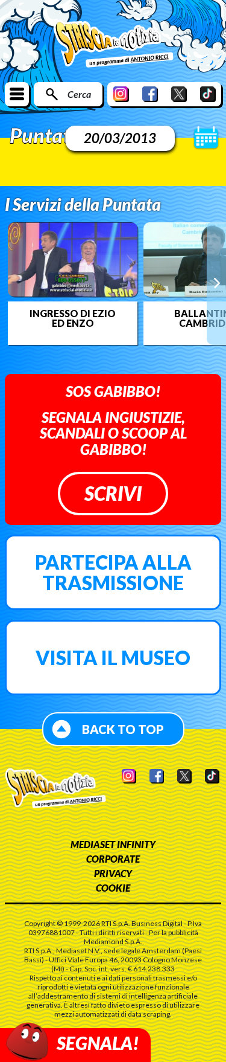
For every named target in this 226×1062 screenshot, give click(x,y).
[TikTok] (208, 94)
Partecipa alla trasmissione (113, 572)
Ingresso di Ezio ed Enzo (73, 318)
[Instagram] (121, 94)
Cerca (79, 94)
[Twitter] (179, 94)
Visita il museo (113, 657)
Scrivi (113, 493)
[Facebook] (150, 94)
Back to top (123, 729)
